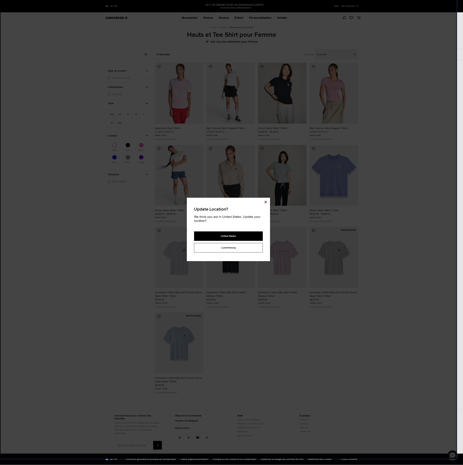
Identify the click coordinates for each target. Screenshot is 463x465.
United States (228, 236)
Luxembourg (228, 247)
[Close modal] (267, 201)
